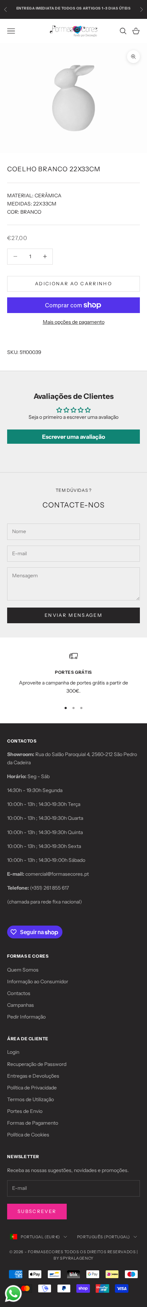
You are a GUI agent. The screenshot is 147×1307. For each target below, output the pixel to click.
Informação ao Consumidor (37, 981)
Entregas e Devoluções (33, 1076)
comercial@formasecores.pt (57, 874)
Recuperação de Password (36, 1064)
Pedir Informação (26, 1017)
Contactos (18, 993)
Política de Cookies (28, 1134)
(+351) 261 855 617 (49, 888)
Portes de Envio (24, 1111)
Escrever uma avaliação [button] (73, 436)
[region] (73, 674)
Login (13, 1052)
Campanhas (20, 1005)
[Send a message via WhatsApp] (13, 1293)
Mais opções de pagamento (74, 322)
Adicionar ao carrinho (73, 283)
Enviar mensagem (73, 615)
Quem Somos (23, 970)
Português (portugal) (103, 1236)
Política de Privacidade (32, 1087)
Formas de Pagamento (32, 1123)
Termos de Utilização (30, 1099)
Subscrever (36, 1211)
